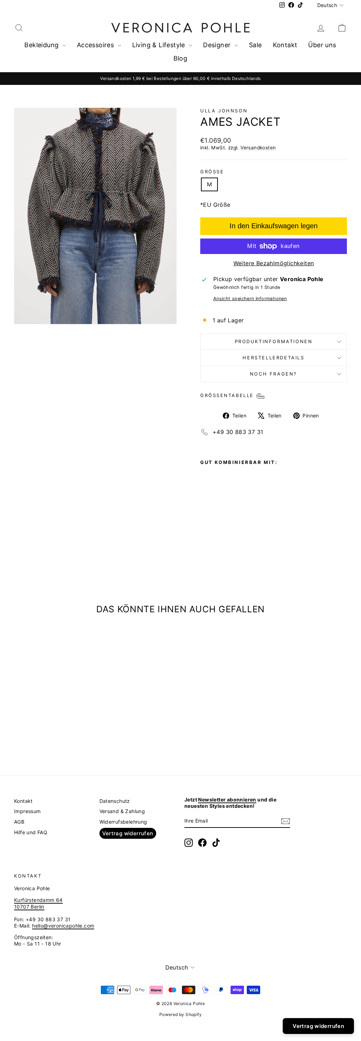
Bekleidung (42, 45)
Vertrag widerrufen (127, 833)
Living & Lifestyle (159, 45)
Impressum (27, 811)
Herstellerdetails (273, 357)
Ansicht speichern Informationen (250, 298)
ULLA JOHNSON (223, 110)
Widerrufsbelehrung (123, 822)
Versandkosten (258, 147)
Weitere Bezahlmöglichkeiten (273, 263)
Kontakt (285, 45)
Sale (255, 45)
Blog (180, 58)
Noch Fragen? (273, 374)
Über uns (322, 45)
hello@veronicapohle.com (63, 926)
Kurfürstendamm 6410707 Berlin (38, 903)
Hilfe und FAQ (30, 832)
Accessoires (96, 45)
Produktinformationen (274, 341)
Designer (218, 45)
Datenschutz (114, 801)
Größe (212, 171)
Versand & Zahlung (122, 811)
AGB (19, 822)
